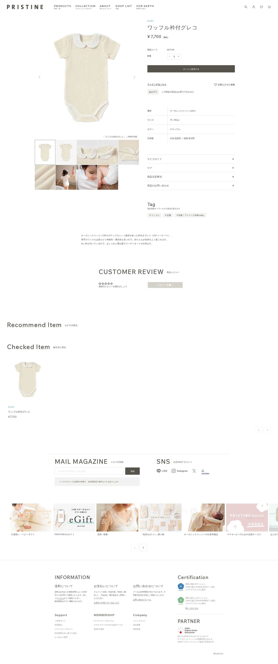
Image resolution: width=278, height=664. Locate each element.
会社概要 (136, 625)
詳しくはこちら (191, 608)
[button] (269, 7)
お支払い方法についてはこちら (106, 603)
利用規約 (58, 625)
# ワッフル (154, 215)
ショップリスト (139, 621)
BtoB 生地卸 (99, 629)
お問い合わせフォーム (142, 600)
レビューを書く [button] (165, 285)
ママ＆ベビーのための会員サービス (108, 625)
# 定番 (168, 215)
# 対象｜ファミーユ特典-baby (190, 215)
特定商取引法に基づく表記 (66, 633)
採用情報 (136, 629)
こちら (61, 598)
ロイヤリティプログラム (104, 621)
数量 (149, 56)
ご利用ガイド (60, 621)
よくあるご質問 (61, 637)
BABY (150, 21)
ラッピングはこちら (157, 84)
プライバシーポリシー (64, 629)
